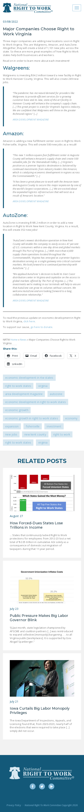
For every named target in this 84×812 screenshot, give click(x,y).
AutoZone (56, 394)
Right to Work (61, 434)
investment (54, 426)
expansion (12, 426)
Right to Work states (18, 442)
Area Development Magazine (24, 394)
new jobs (11, 434)
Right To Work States (18, 386)
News (23, 339)
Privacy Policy (13, 805)
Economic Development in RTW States (29, 377)
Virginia (42, 386)
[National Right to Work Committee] (28, 8)
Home (14, 339)
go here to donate (41, 327)
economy (71, 418)
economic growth (16, 410)
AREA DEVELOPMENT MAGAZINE (31, 119)
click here (29, 321)
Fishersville (32, 426)
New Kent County (35, 434)
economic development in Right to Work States (35, 402)
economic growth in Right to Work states (31, 418)
